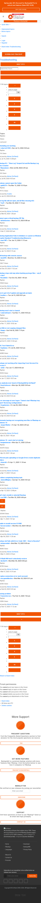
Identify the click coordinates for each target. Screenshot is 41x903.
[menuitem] (8, 29)
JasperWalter (5, 425)
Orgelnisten (5, 405)
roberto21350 (5, 148)
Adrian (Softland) (12, 156)
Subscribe (32, 876)
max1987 (4, 240)
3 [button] (14, 104)
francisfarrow (6, 596)
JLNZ (2, 368)
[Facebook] (5, 881)
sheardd (3, 462)
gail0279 (4, 185)
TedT (2, 203)
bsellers (3, 295)
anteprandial (5, 543)
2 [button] (14, 98)
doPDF (12, 834)
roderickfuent (6, 313)
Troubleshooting (8, 59)
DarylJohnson (5, 385)
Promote (8, 860)
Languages (8, 849)
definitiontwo (5, 220)
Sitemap (17, 895)
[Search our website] (39, 16)
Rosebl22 (4, 278)
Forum (24, 895)
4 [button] (14, 109)
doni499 (3, 258)
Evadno (9, 194)
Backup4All (26, 847)
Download (26, 844)
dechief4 (4, 561)
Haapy (3, 330)
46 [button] (14, 122)
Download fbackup (13, 54)
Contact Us (8, 857)
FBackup (7, 847)
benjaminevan (6, 442)
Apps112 (32, 834)
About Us (8, 855)
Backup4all (17, 832)
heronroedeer (6, 526)
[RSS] (26, 881)
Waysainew (5, 168)
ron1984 (3, 497)
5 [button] (14, 115)
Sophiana (4, 348)
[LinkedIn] (16, 881)
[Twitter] (10, 881)
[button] (14, 86)
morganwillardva (7, 578)
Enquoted (19, 836)
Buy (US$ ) (21, 9)
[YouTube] (21, 881)
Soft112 (26, 834)
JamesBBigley (6, 480)
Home (7, 844)
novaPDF (6, 834)
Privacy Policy (27, 849)
